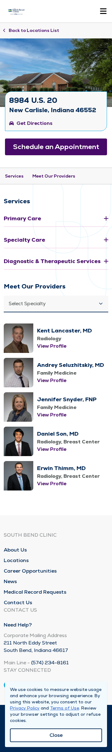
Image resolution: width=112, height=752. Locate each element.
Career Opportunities (30, 571)
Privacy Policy (25, 708)
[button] (56, 304)
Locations (16, 560)
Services (14, 176)
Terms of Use (64, 708)
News (10, 581)
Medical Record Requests (35, 592)
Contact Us (18, 602)
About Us (15, 550)
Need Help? (18, 625)
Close (56, 735)
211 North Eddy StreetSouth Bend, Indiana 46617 (36, 646)
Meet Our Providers (53, 176)
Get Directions (34, 123)
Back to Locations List (34, 30)
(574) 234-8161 (50, 662)
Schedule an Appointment (56, 146)
